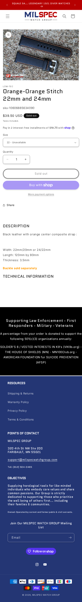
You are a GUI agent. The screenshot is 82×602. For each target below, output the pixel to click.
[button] (7, 16)
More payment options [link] (41, 194)
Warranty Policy (18, 402)
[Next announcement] (75, 5)
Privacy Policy (17, 410)
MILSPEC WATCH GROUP (46, 595)
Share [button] (10, 205)
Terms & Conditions (21, 419)
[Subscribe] (70, 537)
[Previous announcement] (7, 5)
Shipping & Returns (21, 393)
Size (5, 134)
